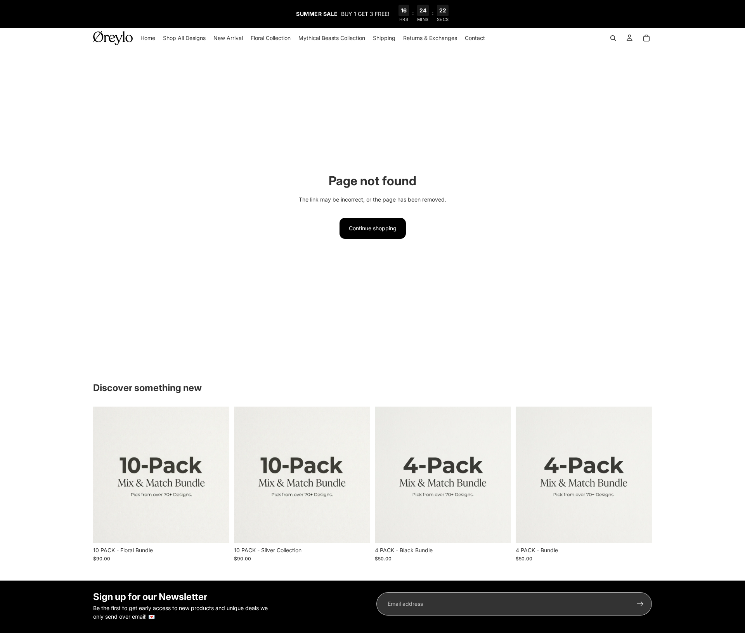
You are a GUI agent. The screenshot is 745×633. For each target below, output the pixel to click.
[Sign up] (640, 604)
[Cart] (646, 38)
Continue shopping (373, 228)
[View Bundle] (217, 531)
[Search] (613, 38)
